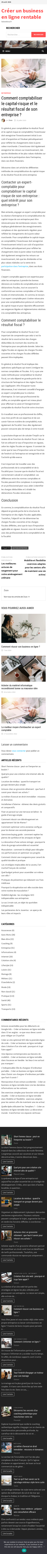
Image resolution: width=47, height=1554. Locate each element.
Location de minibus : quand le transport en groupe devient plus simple (28, 1201)
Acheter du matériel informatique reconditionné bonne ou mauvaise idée (19, 687)
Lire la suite (7, 1438)
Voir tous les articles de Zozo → (17, 596)
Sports (4, 1004)
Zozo (10, 120)
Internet (5, 956)
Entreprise (6, 93)
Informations (7, 952)
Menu (7, 51)
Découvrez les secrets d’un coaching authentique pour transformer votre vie (26, 1413)
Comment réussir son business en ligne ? (20, 646)
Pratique (5, 996)
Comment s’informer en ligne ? (27, 1341)
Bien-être (5, 939)
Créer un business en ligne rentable (22, 13)
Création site (7, 960)
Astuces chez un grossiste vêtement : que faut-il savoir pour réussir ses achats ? (28, 1235)
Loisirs (4, 969)
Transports (6, 1009)
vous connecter (19, 750)
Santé (4, 1000)
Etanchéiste (6, 982)
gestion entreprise (19, 548)
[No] (44, 1546)
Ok (24, 1550)
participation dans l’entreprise (14, 266)
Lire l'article (8, 1161)
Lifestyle (5, 965)
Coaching (5, 943)
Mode (4, 987)
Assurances (6, 930)
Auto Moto (6, 934)
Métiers (4, 978)
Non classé (6, 991)
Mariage (5, 974)
